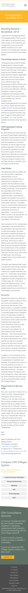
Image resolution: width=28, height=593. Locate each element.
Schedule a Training (14, 583)
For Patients (14, 567)
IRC (14, 489)
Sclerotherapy (14, 494)
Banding (14, 485)
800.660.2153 (7, 446)
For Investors (14, 570)
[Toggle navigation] (25, 5)
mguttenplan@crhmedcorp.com (13, 451)
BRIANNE (9, 108)
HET (14, 498)
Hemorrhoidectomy (14, 481)
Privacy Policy (14, 572)
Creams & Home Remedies (14, 477)
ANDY (11, 117)
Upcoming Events (14, 580)
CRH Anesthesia (14, 578)
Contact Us (8, 557)
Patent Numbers (14, 575)
